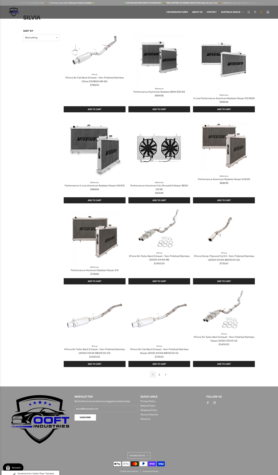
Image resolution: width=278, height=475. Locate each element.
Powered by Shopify (150, 471)
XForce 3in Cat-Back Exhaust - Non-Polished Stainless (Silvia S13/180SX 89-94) (94, 79)
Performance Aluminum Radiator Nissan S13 (94, 270)
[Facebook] (208, 402)
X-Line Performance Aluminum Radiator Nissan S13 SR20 (224, 98)
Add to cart (94, 109)
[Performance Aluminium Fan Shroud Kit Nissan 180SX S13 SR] (159, 148)
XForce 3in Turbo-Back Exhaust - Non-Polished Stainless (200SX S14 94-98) (159, 258)
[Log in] (255, 12)
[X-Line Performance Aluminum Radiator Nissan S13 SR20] (224, 60)
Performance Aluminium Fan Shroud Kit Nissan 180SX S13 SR (159, 187)
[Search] (249, 12)
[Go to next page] (165, 374)
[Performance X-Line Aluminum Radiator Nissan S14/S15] (95, 148)
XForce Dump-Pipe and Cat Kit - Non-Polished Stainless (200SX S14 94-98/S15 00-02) (224, 258)
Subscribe (85, 417)
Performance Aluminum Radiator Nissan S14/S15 (224, 179)
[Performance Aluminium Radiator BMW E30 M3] (159, 57)
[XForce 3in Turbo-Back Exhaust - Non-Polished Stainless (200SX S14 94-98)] (159, 228)
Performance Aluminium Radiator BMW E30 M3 (159, 91)
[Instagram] (214, 402)
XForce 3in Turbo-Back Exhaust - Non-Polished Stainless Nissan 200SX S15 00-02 (224, 338)
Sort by (28, 31)
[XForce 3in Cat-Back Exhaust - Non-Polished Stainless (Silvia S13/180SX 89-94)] (95, 50)
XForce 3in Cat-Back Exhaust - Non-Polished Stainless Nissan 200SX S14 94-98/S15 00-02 (159, 351)
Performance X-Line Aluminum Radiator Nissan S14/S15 (95, 185)
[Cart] (268, 12)
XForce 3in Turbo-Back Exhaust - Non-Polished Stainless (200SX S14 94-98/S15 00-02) (94, 351)
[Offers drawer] (261, 12)
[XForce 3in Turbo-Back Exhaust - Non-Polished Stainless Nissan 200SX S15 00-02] (224, 309)
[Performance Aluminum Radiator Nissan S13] (95, 235)
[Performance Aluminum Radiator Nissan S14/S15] (224, 144)
